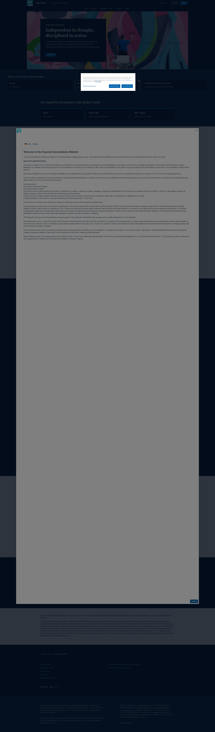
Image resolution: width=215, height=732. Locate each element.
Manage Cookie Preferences (89, 85)
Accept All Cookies (127, 86)
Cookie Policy (98, 81)
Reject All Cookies (114, 86)
